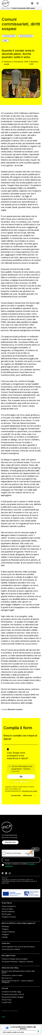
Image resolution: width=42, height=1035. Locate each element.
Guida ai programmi (9, 906)
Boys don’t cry (7, 978)
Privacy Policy (7, 999)
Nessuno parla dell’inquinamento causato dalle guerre (18, 971)
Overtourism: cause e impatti (12, 975)
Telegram (5, 929)
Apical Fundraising (8, 911)
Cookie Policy (6, 1002)
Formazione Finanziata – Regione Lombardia (17, 961)
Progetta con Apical (9, 917)
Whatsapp (5, 926)
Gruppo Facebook (8, 932)
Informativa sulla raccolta (13, 1032)
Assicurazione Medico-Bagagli (12, 997)
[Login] (32, 3)
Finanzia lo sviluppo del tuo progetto (15, 959)
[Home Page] (6, 3)
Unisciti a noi (10, 842)
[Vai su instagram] (10, 873)
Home (3, 8)
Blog (8, 8)
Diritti (26, 62)
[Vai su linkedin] (6, 873)
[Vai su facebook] (2, 873)
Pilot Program (6, 914)
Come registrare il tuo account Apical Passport (18, 946)
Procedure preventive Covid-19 (13, 994)
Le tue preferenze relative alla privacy (23, 1028)
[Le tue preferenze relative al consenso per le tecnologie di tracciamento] (38, 1031)
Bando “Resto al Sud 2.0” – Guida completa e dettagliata (18, 981)
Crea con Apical (7, 909)
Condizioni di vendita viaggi (11, 991)
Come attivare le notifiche (11, 949)
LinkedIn (5, 937)
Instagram (5, 934)
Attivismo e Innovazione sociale (13, 63)
